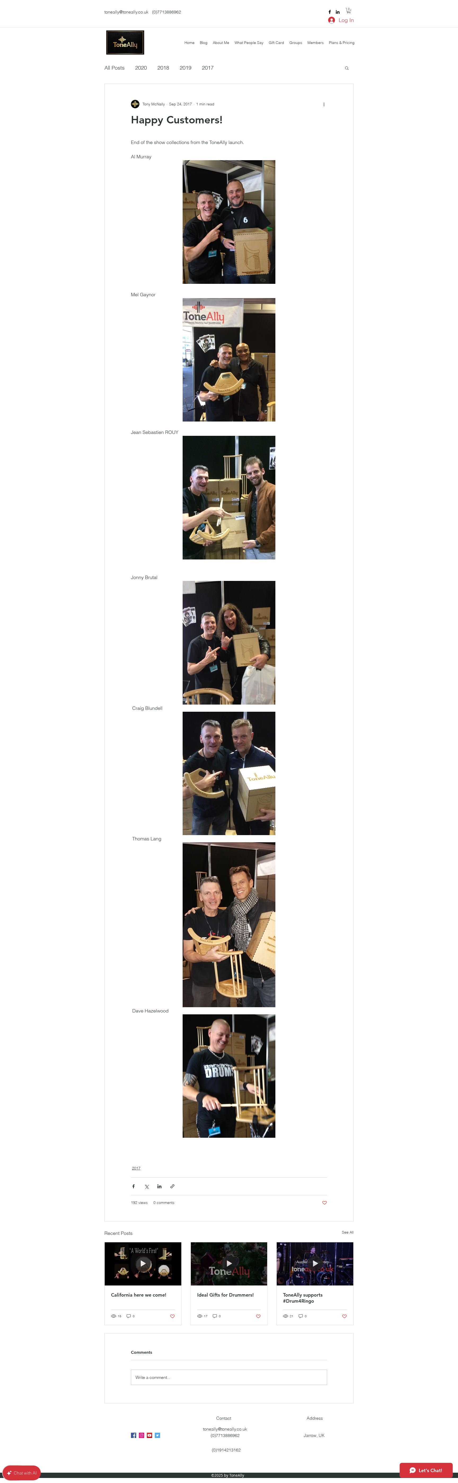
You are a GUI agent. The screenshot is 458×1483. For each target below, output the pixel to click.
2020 (141, 67)
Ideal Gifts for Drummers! (225, 1295)
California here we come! (138, 1295)
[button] (349, 10)
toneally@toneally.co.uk (126, 12)
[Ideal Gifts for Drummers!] (229, 1263)
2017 (208, 67)
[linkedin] (337, 12)
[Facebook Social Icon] (133, 1435)
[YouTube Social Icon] (149, 1435)
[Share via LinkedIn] (159, 1186)
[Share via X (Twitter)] (146, 1186)
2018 (163, 67)
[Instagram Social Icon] (141, 1435)
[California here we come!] (143, 1263)
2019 (185, 67)
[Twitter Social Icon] (157, 1435)
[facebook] (329, 12)
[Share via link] (172, 1186)
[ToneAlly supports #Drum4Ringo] (315, 1263)
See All (348, 1232)
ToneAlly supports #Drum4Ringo (303, 1298)
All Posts (114, 67)
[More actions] (324, 104)
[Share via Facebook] (133, 1186)
